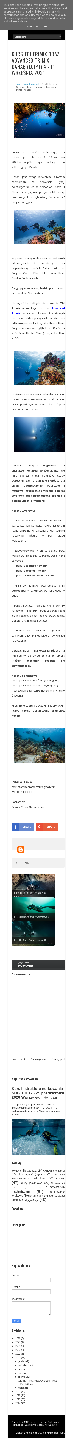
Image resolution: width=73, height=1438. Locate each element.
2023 (17, 1350)
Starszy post (58, 1059)
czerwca (22, 1376)
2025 (17, 1342)
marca (21, 1387)
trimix (19, 89)
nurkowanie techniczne (45, 86)
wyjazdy (27, 89)
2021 (17, 1357)
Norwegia (55, 1183)
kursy (29, 86)
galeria (41, 1174)
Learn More (32, 26)
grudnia (22, 1361)
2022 (17, 1353)
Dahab (22, 86)
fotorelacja (23, 1174)
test (59, 1196)
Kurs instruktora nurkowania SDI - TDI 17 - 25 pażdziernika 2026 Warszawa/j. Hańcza (38, 1093)
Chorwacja (48, 1170)
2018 (17, 1399)
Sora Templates (34, 1433)
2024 (17, 1346)
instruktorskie (19, 1178)
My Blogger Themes (56, 1433)
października (24, 1365)
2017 (17, 1403)
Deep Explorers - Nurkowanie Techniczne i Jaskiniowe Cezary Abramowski (35, 1423)
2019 (17, 1395)
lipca (20, 1373)
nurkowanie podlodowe (23, 1188)
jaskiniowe (39, 1178)
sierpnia (22, 1369)
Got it (46, 26)
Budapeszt (29, 1170)
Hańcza (57, 1174)
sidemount (47, 1195)
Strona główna (38, 1059)
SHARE (27, 827)
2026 (17, 1338)
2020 (17, 1391)
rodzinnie (33, 1196)
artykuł (15, 1170)
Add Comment (51, 84)
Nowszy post (18, 1059)
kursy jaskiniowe (32, 1183)
